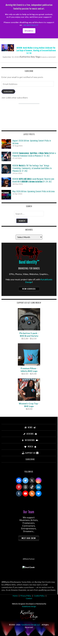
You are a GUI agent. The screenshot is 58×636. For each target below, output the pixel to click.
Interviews (29, 440)
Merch (30, 446)
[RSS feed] (32, 493)
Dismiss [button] (29, 30)
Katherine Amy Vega (30, 57)
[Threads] (25, 487)
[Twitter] (25, 480)
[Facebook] (19, 480)
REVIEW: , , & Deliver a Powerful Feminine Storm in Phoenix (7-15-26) (34, 154)
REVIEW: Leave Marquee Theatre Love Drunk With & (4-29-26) (33, 180)
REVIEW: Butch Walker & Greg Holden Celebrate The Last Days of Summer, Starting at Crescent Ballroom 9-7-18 (36, 50)
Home (15, 596)
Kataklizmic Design (29, 606)
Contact (29, 598)
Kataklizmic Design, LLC (30, 625)
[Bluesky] (38, 493)
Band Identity (29, 261)
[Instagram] (38, 480)
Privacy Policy (25, 596)
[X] (32, 480)
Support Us (30, 453)
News (30, 427)
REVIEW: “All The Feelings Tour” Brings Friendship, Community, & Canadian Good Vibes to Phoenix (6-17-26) (32, 168)
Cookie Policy (39, 596)
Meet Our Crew (29, 538)
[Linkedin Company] (38, 487)
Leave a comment (48, 57)
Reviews (30, 433)
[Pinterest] (19, 487)
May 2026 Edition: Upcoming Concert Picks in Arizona (33, 191)
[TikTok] (32, 487)
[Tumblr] (19, 493)
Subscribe (8, 91)
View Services (29, 289)
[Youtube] (25, 493)
